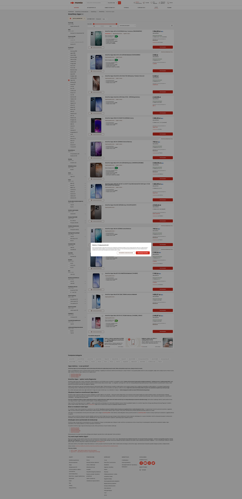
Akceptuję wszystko (143, 253)
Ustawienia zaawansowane (126, 253)
